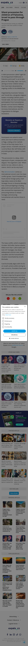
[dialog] (14, 323)
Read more (8, 315)
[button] (14, 338)
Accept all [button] (14, 331)
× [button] (24, 306)
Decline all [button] (14, 335)
